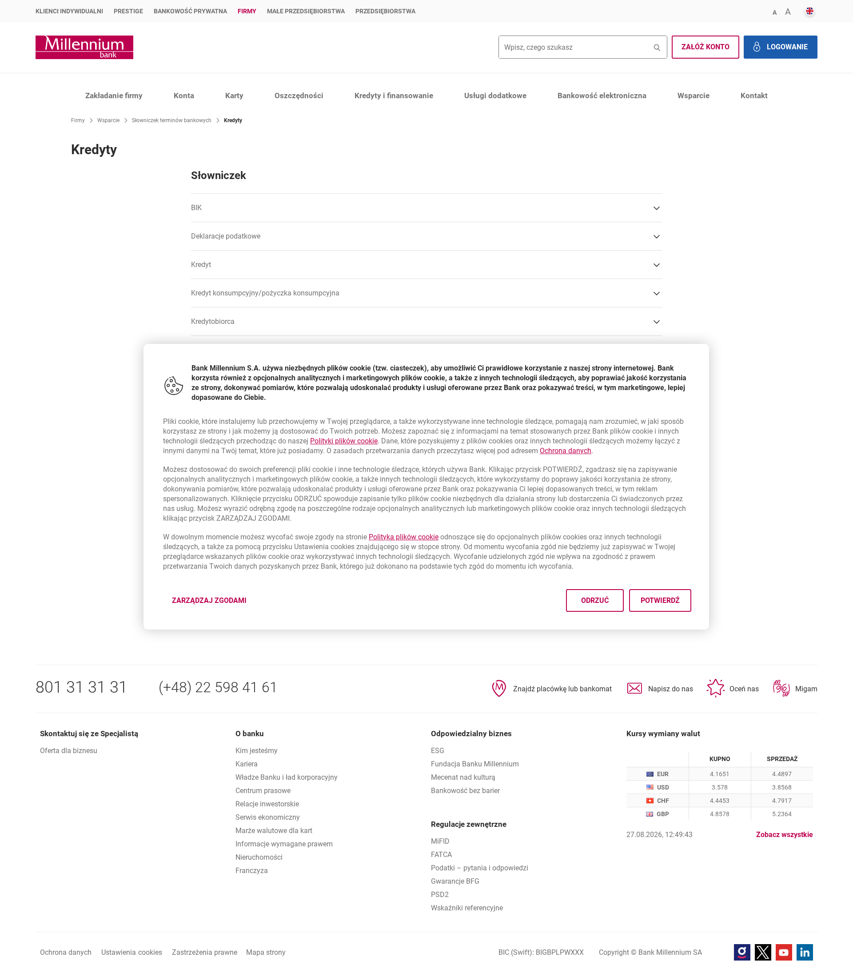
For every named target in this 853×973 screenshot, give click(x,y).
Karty (234, 95)
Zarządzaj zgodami (214, 603)
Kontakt (754, 95)
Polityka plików (403, 537)
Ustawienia (131, 952)
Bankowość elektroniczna (602, 95)
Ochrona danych (565, 451)
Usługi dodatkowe (495, 95)
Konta (184, 95)
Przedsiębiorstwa (385, 11)
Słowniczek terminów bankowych (171, 120)
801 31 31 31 (82, 687)
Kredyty (233, 120)
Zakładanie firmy (114, 95)
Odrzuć (595, 600)
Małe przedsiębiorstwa (306, 11)
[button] (774, 12)
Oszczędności (299, 95)
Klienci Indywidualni (69, 11)
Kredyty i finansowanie (394, 95)
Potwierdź (660, 600)
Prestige (128, 11)
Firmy (247, 11)
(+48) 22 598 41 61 (218, 687)
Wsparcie (694, 95)
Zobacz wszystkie (784, 834)
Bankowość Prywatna (190, 11)
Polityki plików (344, 441)
